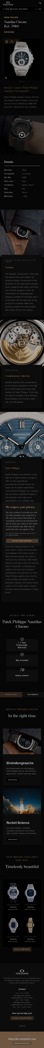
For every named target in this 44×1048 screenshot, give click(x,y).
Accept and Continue (22, 541)
